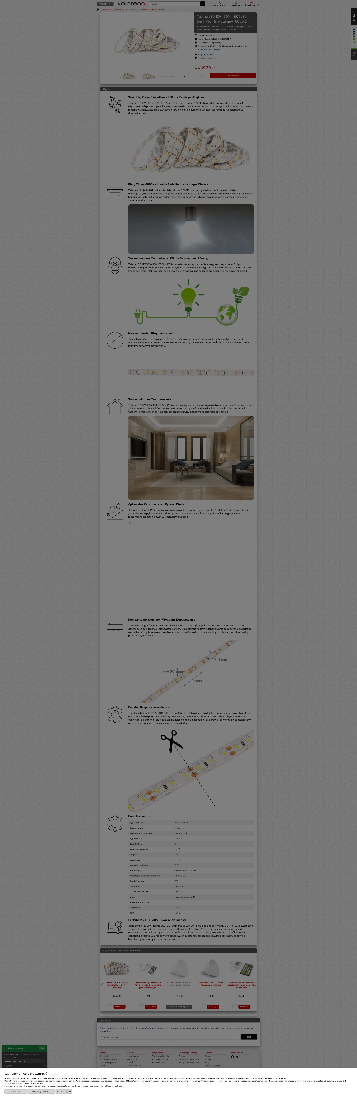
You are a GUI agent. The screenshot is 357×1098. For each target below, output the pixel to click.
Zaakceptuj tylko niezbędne (41, 1091)
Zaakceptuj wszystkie (15, 1091)
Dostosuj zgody (64, 1091)
